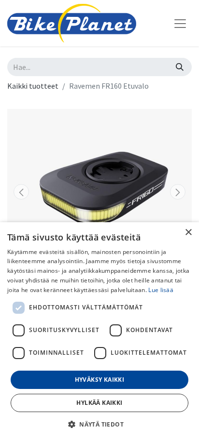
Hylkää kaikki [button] (99, 403)
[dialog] (99, 331)
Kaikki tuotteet (32, 86)
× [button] (188, 232)
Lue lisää (160, 290)
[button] (21, 192)
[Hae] (180, 67)
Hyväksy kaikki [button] (100, 379)
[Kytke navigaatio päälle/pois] (180, 23)
